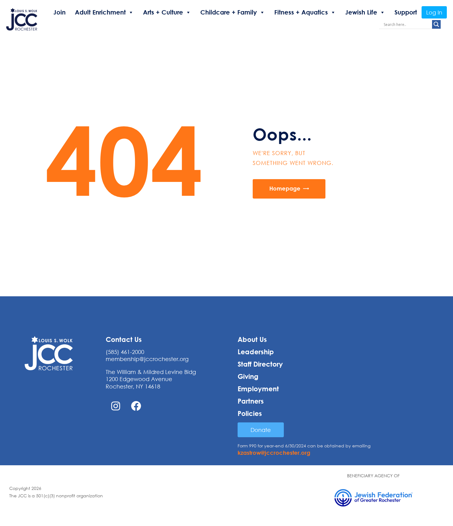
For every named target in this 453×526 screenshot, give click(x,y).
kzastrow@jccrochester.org (274, 452)
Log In (434, 12)
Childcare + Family (228, 12)
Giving (248, 376)
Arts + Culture (163, 12)
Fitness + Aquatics (301, 12)
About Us (252, 339)
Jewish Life (361, 12)
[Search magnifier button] (436, 24)
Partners (251, 401)
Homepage (284, 188)
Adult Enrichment (100, 12)
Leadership (256, 352)
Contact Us (124, 339)
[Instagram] (116, 406)
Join (59, 12)
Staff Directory (260, 364)
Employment (258, 389)
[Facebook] (136, 406)
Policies (250, 413)
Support (405, 12)
